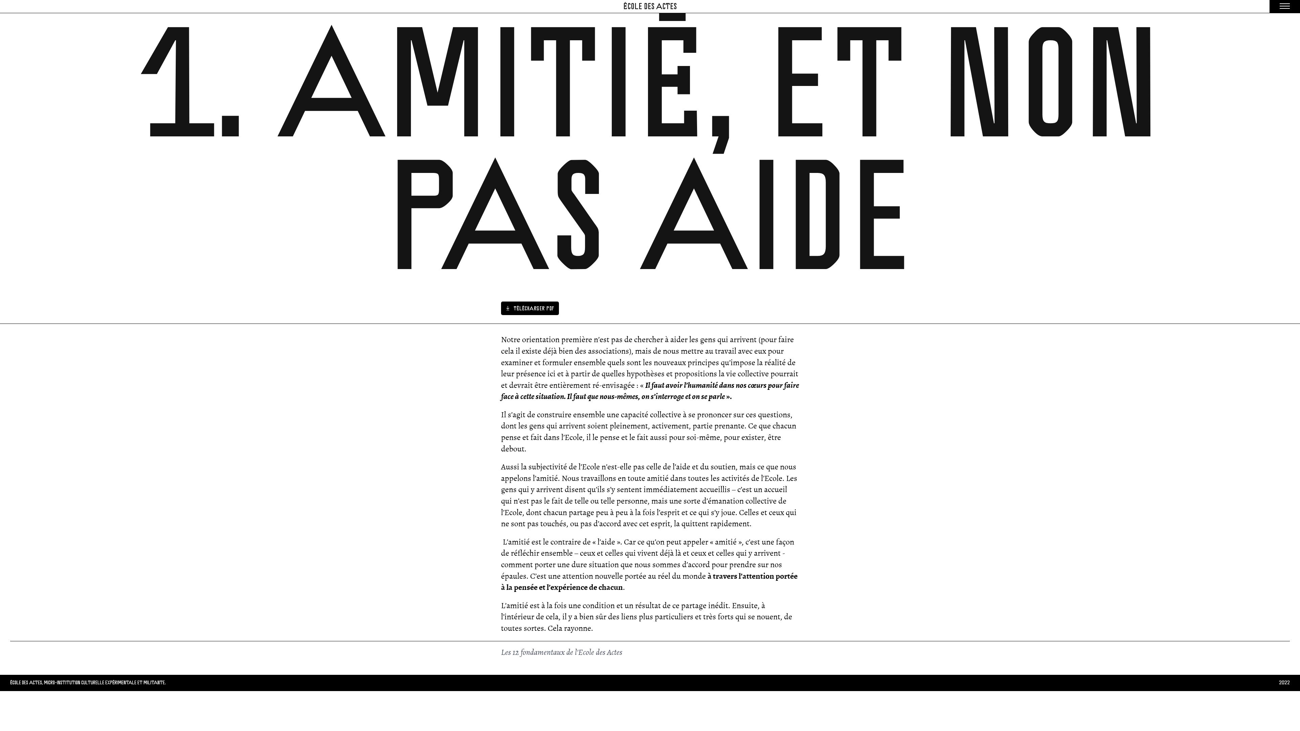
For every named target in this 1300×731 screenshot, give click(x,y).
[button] (1285, 6)
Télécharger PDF (532, 308)
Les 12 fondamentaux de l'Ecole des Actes (561, 652)
